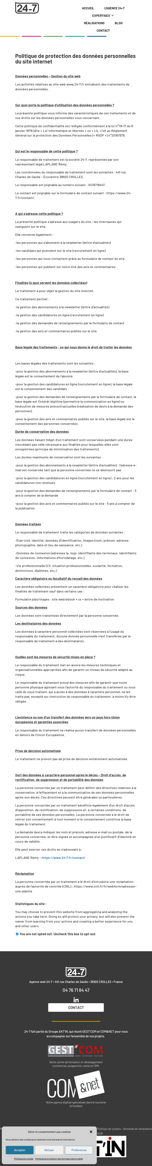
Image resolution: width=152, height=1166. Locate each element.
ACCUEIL (88, 8)
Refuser (49, 1150)
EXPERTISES (101, 15)
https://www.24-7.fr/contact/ (63, 858)
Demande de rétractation (137, 1128)
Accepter (19, 1150)
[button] (91, 1132)
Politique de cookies (23, 1158)
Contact (76, 1007)
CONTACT (103, 30)
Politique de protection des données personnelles (59, 1158)
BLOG (119, 23)
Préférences (79, 1150)
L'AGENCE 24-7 (114, 8)
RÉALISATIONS (94, 23)
